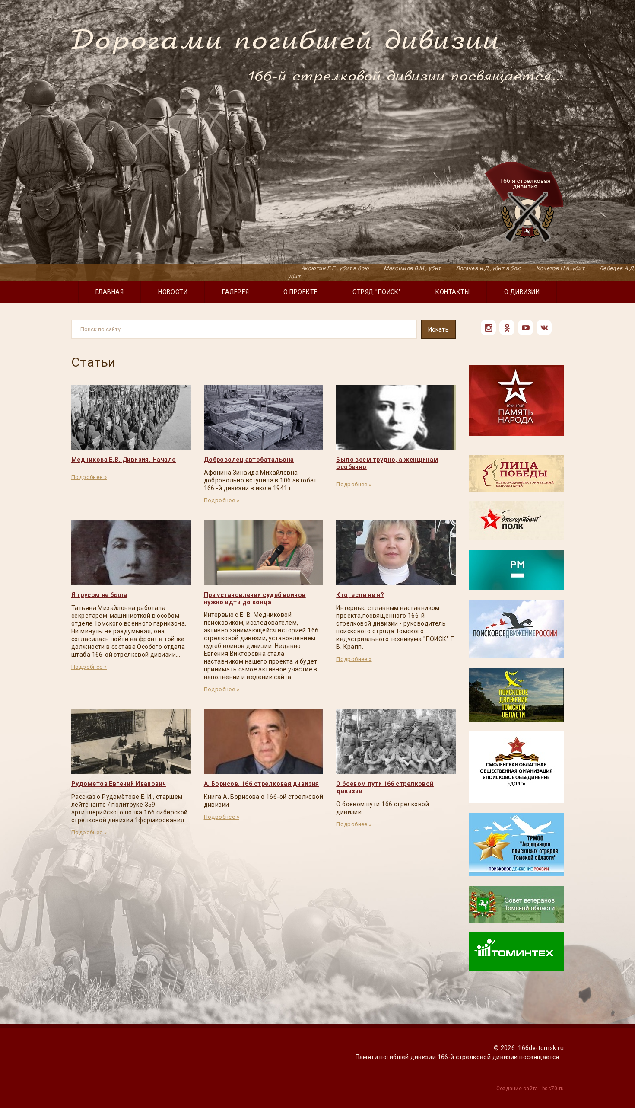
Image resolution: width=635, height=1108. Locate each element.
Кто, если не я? (360, 594)
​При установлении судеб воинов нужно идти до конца (255, 598)
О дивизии (522, 291)
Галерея (235, 291)
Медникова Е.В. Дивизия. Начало (123, 459)
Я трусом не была (99, 594)
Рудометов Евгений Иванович (118, 783)
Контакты (452, 291)
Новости (172, 291)
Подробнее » (89, 477)
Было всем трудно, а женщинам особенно (387, 463)
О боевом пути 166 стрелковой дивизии (385, 787)
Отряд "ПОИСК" (376, 291)
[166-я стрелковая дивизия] (524, 203)
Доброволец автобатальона (249, 459)
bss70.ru (553, 1089)
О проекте (300, 291)
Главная (109, 291)
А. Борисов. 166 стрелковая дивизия (261, 783)
